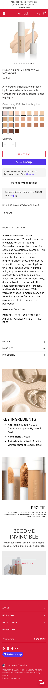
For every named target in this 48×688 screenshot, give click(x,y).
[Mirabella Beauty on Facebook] (4, 649)
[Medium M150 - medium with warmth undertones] (11, 125)
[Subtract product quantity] (5, 144)
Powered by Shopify (11, 678)
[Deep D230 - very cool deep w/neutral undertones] (17, 131)
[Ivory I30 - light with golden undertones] (23, 113)
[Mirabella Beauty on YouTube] (16, 649)
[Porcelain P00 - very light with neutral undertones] (4, 113)
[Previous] (4, 4)
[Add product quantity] (13, 144)
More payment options (24, 182)
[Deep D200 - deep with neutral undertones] (41, 125)
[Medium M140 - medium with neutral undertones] (4, 125)
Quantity (7, 139)
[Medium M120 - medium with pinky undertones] (35, 119)
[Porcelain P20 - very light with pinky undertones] (17, 113)
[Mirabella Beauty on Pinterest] (12, 649)
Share (9, 213)
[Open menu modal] (4, 13)
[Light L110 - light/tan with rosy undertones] (29, 119)
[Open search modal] (38, 13)
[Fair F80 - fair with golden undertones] (11, 119)
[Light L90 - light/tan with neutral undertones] (17, 119)
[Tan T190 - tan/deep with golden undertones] (35, 125)
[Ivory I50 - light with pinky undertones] (35, 113)
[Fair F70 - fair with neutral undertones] (4, 119)
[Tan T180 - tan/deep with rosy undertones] (29, 125)
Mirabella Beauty (26, 670)
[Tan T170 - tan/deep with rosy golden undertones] (23, 125)
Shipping (7, 205)
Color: (21, 106)
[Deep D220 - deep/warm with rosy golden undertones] (11, 131)
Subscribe (40, 639)
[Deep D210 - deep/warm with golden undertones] (4, 131)
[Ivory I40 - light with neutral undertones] (29, 113)
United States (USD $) (15, 665)
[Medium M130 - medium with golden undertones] (41, 119)
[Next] (44, 4)
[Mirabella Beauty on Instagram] (8, 649)
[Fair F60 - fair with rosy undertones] (41, 113)
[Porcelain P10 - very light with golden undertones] (11, 113)
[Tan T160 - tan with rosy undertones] (17, 125)
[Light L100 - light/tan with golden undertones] (23, 119)
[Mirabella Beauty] (24, 13)
